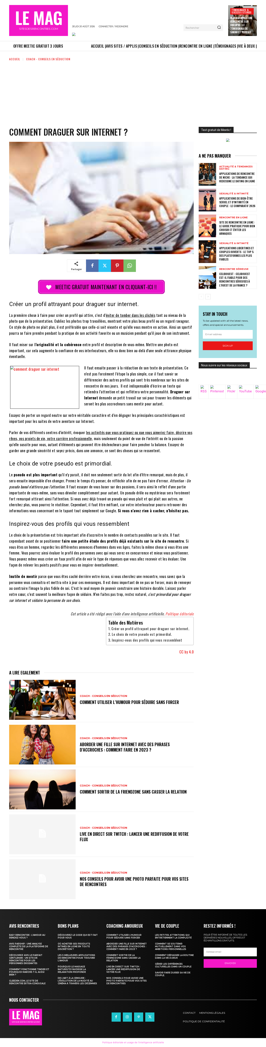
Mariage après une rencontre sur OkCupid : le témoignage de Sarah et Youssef (241, 25)
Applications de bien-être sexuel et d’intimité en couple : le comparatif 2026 (237, 202)
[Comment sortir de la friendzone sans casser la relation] (42, 789)
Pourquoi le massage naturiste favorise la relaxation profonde (72, 969)
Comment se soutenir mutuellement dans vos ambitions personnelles (170, 946)
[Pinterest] (117, 265)
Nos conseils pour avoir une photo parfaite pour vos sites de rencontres (134, 881)
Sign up (228, 345)
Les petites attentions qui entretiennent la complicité (173, 936)
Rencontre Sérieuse (234, 269)
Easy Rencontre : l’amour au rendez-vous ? (27, 936)
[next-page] (208, 296)
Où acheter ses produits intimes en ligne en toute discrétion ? (74, 946)
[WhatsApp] (129, 265)
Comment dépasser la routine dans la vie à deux (174, 956)
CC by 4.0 (186, 651)
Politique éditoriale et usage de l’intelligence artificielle (133, 1042)
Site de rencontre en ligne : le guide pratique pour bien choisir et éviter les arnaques (237, 228)
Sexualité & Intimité (234, 194)
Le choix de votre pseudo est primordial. (142, 634)
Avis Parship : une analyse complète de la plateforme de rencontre (28, 946)
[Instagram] (127, 1017)
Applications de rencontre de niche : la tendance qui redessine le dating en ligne (237, 177)
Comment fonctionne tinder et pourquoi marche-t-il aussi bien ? (29, 972)
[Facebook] (92, 265)
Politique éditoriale (179, 613)
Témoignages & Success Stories (241, 11)
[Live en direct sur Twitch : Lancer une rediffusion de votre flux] (42, 834)
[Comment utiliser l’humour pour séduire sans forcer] (42, 700)
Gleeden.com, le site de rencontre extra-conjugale (27, 982)
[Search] (219, 27)
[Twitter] (105, 265)
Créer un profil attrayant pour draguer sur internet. (150, 628)
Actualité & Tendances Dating (236, 167)
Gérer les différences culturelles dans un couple (173, 965)
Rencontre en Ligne (233, 217)
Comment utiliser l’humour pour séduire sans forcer (129, 702)
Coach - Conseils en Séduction (48, 59)
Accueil (14, 59)
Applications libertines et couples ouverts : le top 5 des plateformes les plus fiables (236, 254)
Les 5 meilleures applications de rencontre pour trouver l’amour (76, 958)
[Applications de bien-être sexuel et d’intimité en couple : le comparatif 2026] (207, 200)
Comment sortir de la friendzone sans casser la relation (133, 792)
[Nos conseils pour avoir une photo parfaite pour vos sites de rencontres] (42, 879)
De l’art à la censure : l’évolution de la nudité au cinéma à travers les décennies (77, 981)
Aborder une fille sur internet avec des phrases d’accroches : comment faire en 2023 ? (125, 747)
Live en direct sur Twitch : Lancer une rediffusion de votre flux (134, 836)
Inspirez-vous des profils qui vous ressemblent (147, 640)
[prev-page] (201, 296)
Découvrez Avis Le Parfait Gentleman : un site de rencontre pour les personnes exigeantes (25, 959)
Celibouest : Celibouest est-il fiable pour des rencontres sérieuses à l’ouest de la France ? (234, 279)
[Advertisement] (133, 92)
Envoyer (230, 963)
